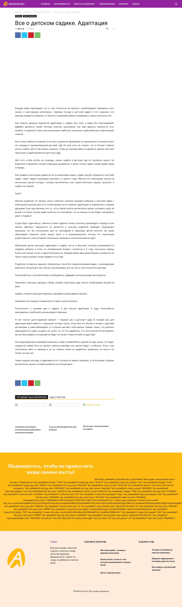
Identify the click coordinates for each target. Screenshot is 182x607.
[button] (176, 3)
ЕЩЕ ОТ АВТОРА (57, 397)
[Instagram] (170, 4)
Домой (18, 12)
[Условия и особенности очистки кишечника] (144, 551)
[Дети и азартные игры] (91, 572)
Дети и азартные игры (110, 572)
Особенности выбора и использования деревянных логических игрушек (28, 430)
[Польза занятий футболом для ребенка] (64, 414)
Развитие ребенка (42, 12)
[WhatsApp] (37, 35)
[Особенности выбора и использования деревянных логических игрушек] (30, 414)
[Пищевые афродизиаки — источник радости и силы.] (144, 559)
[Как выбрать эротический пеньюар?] (144, 568)
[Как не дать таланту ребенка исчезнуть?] (98, 413)
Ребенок (27, 12)
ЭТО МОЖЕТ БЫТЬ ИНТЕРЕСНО (31, 397)
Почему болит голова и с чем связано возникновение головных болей (115, 562)
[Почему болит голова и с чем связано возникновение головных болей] (91, 562)
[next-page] (21, 438)
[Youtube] (96, 597)
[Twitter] (24, 35)
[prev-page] (17, 438)
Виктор (21, 29)
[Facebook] (164, 4)
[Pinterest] (31, 35)
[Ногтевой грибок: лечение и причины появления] (91, 551)
